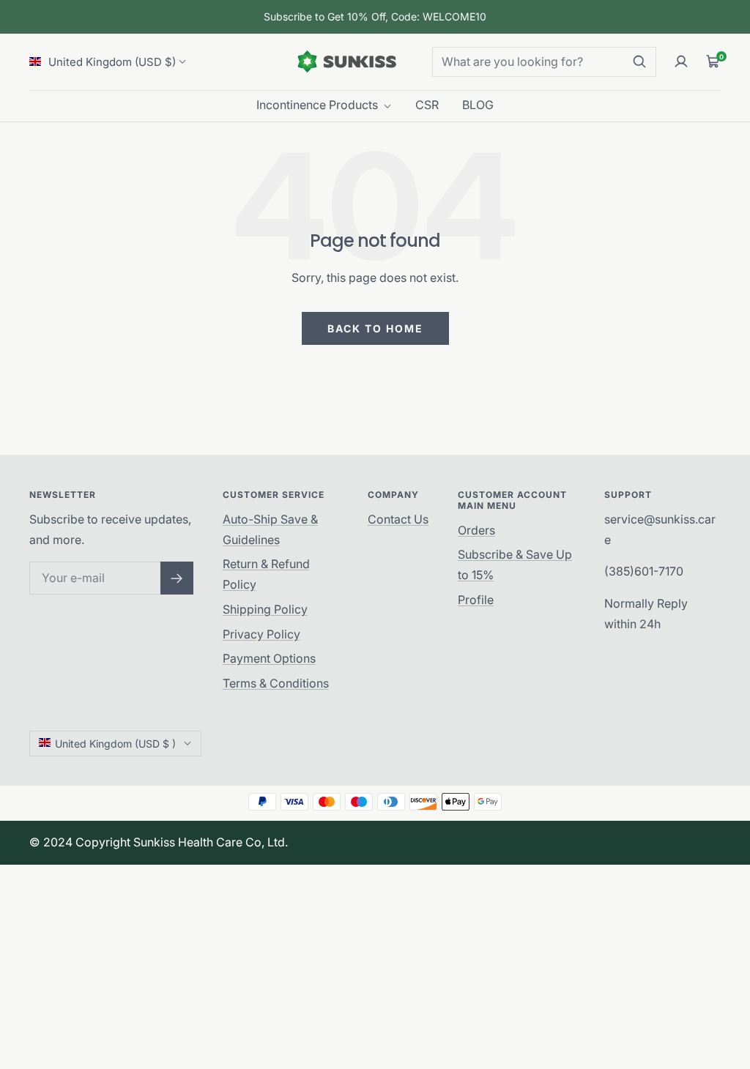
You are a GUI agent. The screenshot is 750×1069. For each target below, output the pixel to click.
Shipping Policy (265, 609)
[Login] (681, 61)
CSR (427, 104)
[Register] (176, 578)
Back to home (375, 328)
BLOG (478, 104)
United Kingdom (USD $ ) (115, 743)
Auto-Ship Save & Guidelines (270, 529)
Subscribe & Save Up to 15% (515, 564)
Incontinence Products (318, 104)
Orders (476, 530)
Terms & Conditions (276, 683)
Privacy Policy (261, 634)
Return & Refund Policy (266, 574)
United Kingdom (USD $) (110, 62)
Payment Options (269, 658)
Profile (476, 599)
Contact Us (398, 519)
